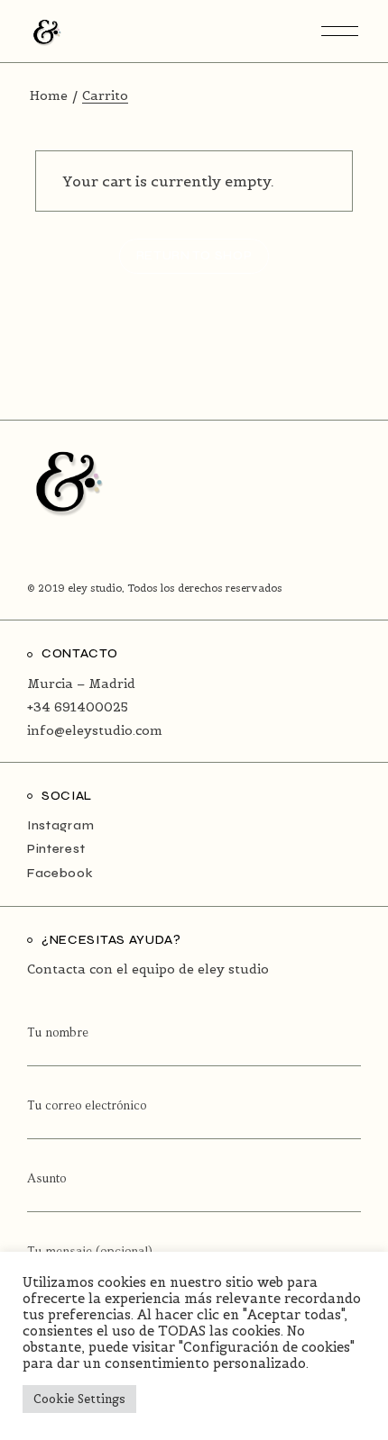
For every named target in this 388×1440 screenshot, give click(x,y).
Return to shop (194, 255)
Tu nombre (57, 1033)
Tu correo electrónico (86, 1106)
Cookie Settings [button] (79, 1399)
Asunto (46, 1179)
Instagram (60, 825)
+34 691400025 (77, 707)
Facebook (60, 873)
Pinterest (56, 848)
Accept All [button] (187, 1399)
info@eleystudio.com (94, 730)
